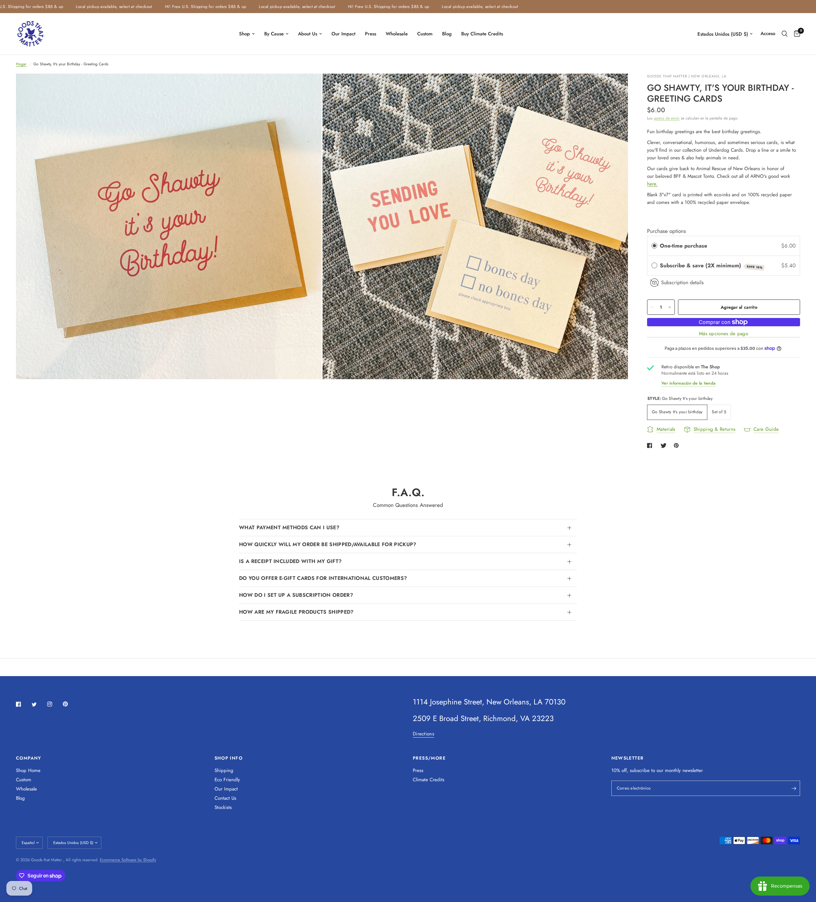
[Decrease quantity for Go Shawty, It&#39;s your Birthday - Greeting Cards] (652, 307)
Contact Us (225, 798)
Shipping (224, 770)
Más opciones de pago (723, 333)
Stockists (223, 807)
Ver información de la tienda (688, 383)
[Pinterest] (70, 704)
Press (370, 33)
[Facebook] (23, 704)
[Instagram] (54, 704)
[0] (795, 33)
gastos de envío (667, 118)
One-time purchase (683, 245)
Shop (244, 33)
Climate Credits (428, 779)
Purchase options (666, 231)
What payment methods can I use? (289, 527)
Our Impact (343, 33)
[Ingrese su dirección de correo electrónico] (793, 788)
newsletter (692, 770)
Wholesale (397, 33)
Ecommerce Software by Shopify (128, 860)
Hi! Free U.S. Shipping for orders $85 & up (172, 6)
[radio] (654, 246)
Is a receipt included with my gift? (290, 561)
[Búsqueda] (784, 33)
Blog (447, 33)
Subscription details (682, 282)
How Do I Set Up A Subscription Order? (296, 595)
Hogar (21, 64)
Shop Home (28, 770)
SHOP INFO (229, 758)
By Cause (274, 33)
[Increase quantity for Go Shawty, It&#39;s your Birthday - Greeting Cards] (669, 307)
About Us (307, 33)
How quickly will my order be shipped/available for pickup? (328, 544)
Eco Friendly (227, 779)
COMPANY (28, 758)
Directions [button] (423, 734)
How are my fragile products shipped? (296, 612)
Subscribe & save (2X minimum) (711, 266)
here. (652, 183)
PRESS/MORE (429, 758)
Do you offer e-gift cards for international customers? (323, 578)
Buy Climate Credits (482, 33)
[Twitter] (39, 704)
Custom (425, 33)
